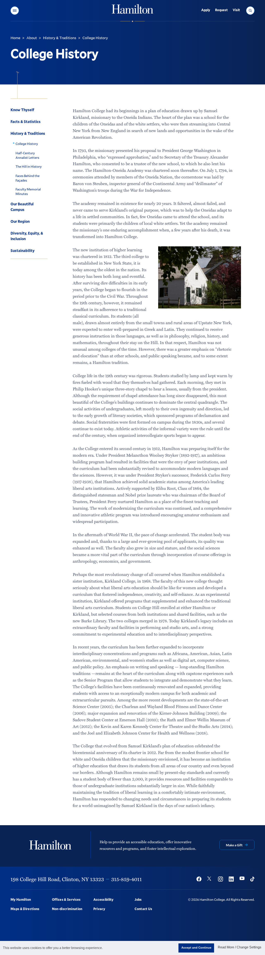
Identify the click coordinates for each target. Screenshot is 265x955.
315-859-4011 (126, 879)
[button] (15, 10)
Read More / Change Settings (239, 947)
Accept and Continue (196, 947)
